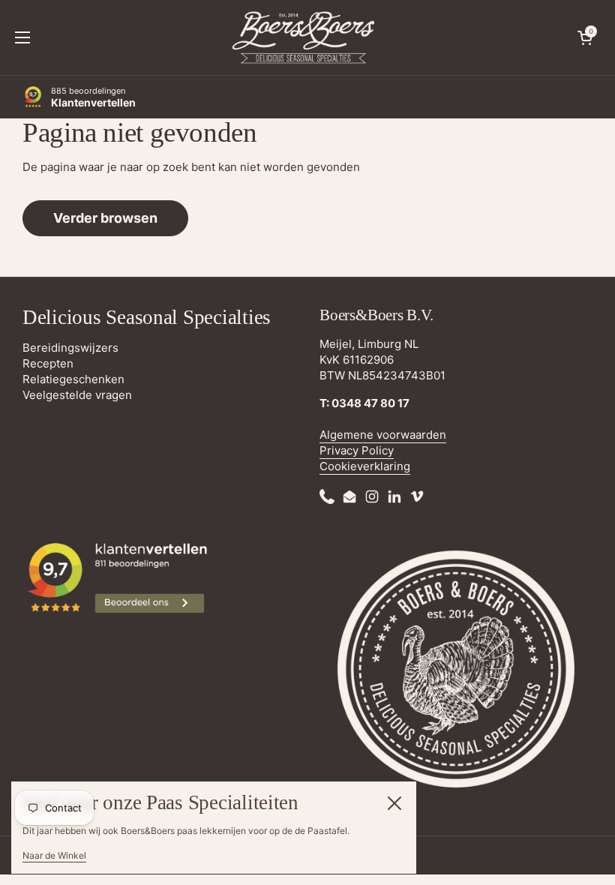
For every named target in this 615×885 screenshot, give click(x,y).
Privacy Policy (357, 450)
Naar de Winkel (54, 855)
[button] (585, 37)
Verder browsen (105, 218)
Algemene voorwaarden (383, 435)
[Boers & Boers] (304, 37)
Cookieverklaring (365, 466)
